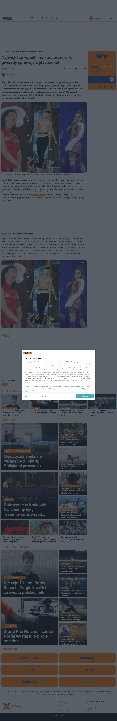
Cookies (35, 391)
